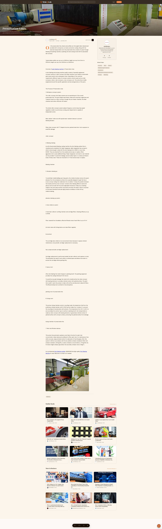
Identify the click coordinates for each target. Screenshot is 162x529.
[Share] (87, 525)
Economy (100, 65)
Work (105, 65)
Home (3, 5)
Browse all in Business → (111, 468)
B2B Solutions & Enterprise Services (105, 72)
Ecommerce (100, 70)
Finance (109, 65)
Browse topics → (113, 404)
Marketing (106, 74)
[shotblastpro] (47, 40)
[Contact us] (159, 526)
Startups (100, 74)
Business (6, 5)
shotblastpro (52, 39)
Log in (114, 2)
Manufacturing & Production (103, 67)
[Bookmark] (83, 525)
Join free (119, 2)
